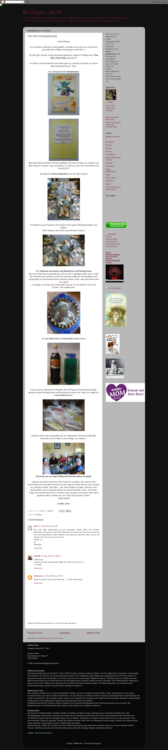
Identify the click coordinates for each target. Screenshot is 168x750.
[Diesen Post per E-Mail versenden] (60, 511)
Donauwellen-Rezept (63, 285)
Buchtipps (110, 142)
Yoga (108, 175)
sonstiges (38, 515)
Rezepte (109, 163)
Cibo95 (37, 556)
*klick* (74, 66)
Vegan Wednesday (111, 170)
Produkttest (110, 155)
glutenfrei (109, 181)
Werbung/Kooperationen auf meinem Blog (113, 125)
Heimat (109, 151)
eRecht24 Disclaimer (43, 733)
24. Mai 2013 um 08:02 (50, 556)
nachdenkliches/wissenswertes (113, 188)
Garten (108, 148)
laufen (108, 184)
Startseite (64, 632)
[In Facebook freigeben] (67, 511)
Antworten (38, 548)
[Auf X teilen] (65, 511)
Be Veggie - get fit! (42, 12)
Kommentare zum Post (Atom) (50, 638)
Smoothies (110, 166)
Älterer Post (93, 632)
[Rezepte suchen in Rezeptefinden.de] (113, 288)
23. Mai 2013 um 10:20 (48, 526)
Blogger (97, 743)
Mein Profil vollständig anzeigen (110, 108)
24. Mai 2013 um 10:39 (53, 576)
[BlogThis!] (62, 511)
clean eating (111, 178)
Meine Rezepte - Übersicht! (112, 118)
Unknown (38, 576)
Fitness (109, 145)
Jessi (110, 102)
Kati (36, 526)
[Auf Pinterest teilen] (70, 511)
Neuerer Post (35, 632)
